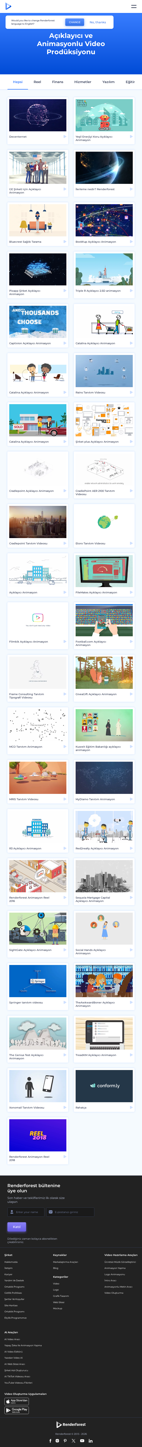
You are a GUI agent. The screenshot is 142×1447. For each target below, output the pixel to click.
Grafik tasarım (61, 1296)
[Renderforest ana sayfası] (8, 6)
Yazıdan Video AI (13, 1357)
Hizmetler (82, 82)
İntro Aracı (110, 1280)
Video (56, 1283)
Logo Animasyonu (114, 1274)
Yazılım (108, 82)
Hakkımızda (11, 1262)
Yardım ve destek (14, 1280)
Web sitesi (58, 1302)
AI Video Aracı (12, 1339)
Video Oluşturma (113, 1292)
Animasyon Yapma (115, 1268)
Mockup (57, 1308)
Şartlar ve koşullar (14, 1299)
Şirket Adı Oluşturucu (16, 1370)
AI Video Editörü (13, 1351)
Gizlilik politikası (13, 1292)
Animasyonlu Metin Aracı (118, 1286)
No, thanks (98, 22)
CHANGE (74, 22)
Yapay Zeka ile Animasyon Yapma (23, 1345)
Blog (55, 1268)
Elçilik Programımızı (15, 1317)
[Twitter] (73, 1441)
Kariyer (8, 1274)
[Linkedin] (90, 1441)
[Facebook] (50, 1441)
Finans (57, 82)
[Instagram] (57, 1441)
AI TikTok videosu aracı (17, 1376)
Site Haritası (11, 1305)
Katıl (17, 1227)
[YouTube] (82, 1441)
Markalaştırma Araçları (65, 1262)
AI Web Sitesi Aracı (14, 1364)
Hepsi (18, 82)
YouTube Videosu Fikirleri (18, 1382)
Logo (56, 1289)
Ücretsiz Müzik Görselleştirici (120, 1262)
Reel (37, 82)
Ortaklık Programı (14, 1286)
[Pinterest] (65, 1441)
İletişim (8, 1268)
